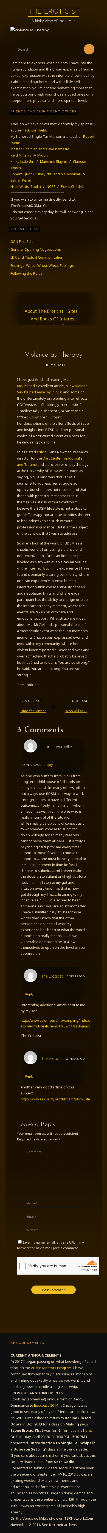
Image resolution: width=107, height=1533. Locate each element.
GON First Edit (21, 241)
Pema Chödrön (73, 186)
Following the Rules (26, 273)
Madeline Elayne (53, 161)
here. (87, 1430)
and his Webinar (67, 174)
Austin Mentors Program (51, 1367)
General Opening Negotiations (35, 249)
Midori (42, 155)
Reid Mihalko (21, 155)
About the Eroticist (44, 311)
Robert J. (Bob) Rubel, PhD (32, 174)
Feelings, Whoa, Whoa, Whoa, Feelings (42, 265)
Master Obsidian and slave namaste (39, 148)
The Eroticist (53, 11)
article (42, 451)
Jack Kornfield (35, 130)
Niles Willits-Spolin (25, 186)
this (41, 1461)
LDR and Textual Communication (36, 257)
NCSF (51, 186)
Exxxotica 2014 (46, 1405)
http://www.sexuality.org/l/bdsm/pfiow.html (56, 1099)
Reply (48, 765)
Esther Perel (20, 180)
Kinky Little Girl (22, 161)
